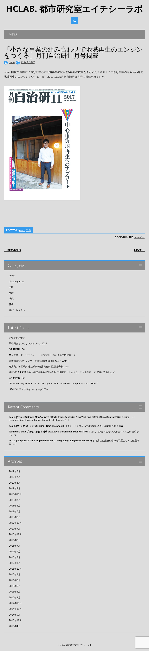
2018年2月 (14, 517)
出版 (28, 230)
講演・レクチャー (18, 310)
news (22, 230)
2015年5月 (14, 586)
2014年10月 (15, 609)
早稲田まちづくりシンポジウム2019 (28, 343)
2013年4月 (14, 626)
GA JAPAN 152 (17, 378)
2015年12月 (15, 568)
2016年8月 (14, 540)
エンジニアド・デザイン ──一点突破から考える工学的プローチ (42, 355)
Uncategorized (16, 281)
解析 (11, 304)
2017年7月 (14, 528)
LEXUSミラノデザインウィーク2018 (28, 389)
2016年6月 (14, 551)
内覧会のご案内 (17, 338)
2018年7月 (14, 500)
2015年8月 (14, 574)
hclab (12, 62)
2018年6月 (14, 505)
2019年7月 (14, 477)
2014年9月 (14, 614)
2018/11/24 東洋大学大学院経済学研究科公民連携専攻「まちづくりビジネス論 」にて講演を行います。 (63, 372)
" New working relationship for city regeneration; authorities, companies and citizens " (53, 383)
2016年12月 (15, 534)
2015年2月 (14, 597)
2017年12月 (15, 523)
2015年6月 (14, 580)
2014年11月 (15, 603)
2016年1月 (14, 563)
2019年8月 (14, 471)
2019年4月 (14, 488)
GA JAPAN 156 (17, 349)
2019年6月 (14, 482)
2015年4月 (14, 591)
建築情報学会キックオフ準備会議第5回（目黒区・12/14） (39, 360)
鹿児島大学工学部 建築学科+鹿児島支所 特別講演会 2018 (39, 366)
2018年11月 (15, 494)
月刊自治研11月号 (72, 76)
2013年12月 (15, 620)
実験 (11, 293)
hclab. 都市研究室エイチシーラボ (74, 8)
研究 (11, 298)
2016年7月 (14, 545)
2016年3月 (14, 557)
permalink (139, 237)
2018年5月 (14, 511)
